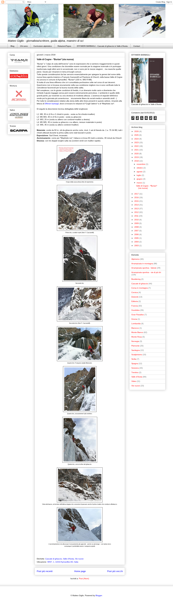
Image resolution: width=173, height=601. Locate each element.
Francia (134, 306)
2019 (136, 157)
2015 (136, 201)
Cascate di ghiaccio (53, 559)
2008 (136, 227)
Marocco (135, 328)
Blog (12, 46)
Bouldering (136, 279)
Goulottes (135, 310)
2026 (136, 131)
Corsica (134, 292)
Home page (80, 571)
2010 (136, 220)
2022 (136, 146)
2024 (136, 139)
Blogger (99, 595)
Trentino (134, 372)
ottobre (140, 168)
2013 (136, 208)
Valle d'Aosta (68, 559)
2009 (136, 223)
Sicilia (133, 359)
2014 (136, 205)
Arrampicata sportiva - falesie (143, 268)
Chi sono (24, 46)
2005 (136, 238)
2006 (136, 234)
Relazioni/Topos (64, 46)
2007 (136, 231)
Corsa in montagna (139, 288)
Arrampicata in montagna (142, 263)
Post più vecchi (115, 571)
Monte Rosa (136, 337)
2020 (136, 153)
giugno (140, 179)
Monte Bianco (137, 332)
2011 (136, 216)
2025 (136, 135)
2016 (136, 197)
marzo (140, 183)
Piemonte (135, 346)
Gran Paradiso (137, 315)
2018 (136, 161)
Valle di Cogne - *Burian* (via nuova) (55, 59)
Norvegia (135, 341)
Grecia (134, 319)
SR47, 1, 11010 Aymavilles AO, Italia (62, 562)
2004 (136, 242)
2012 (136, 212)
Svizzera (135, 368)
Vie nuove (79, 559)
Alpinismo (135, 259)
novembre (141, 164)
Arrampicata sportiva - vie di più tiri (146, 272)
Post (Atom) (84, 578)
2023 (136, 142)
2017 (136, 194)
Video (133, 381)
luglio (139, 175)
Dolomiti (134, 297)
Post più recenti (45, 571)
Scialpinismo (136, 354)
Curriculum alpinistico (43, 46)
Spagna (134, 363)
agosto (140, 171)
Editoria (134, 301)
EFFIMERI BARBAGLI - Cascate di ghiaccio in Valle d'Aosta (102, 46)
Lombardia (136, 323)
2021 (136, 150)
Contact (136, 46)
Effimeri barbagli (52, 104)
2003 (136, 245)
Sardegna (135, 350)
